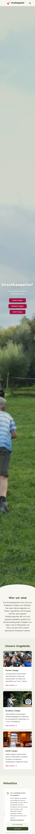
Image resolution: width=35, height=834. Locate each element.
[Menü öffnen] (30, 3)
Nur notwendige (18, 824)
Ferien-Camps (17, 300)
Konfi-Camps (17, 312)
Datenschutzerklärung (17, 820)
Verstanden (17, 829)
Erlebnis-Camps (18, 306)
